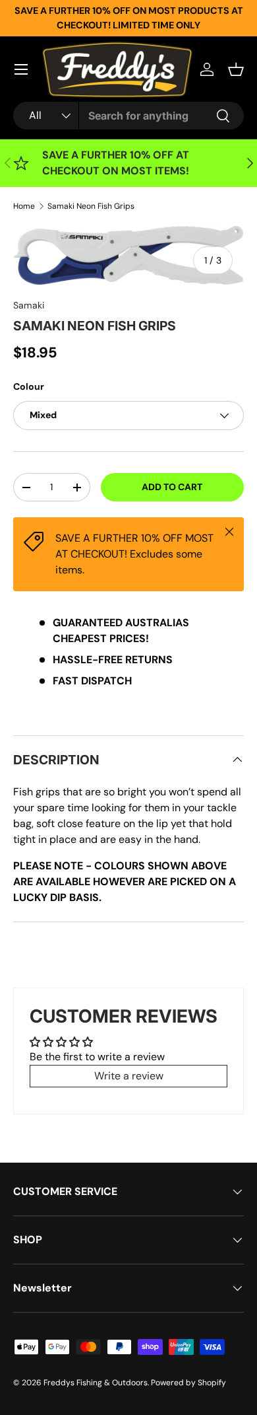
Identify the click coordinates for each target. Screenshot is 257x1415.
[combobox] (128, 115)
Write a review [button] (128, 1076)
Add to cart (172, 487)
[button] (235, 69)
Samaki (28, 305)
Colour (28, 386)
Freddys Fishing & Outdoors (95, 1382)
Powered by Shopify (188, 1382)
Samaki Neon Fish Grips (90, 206)
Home (24, 206)
